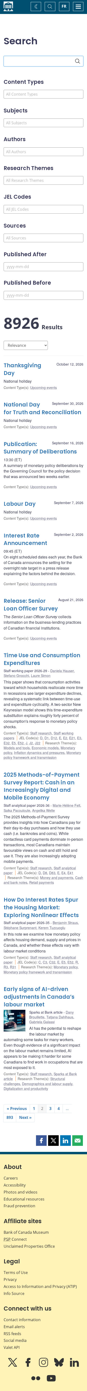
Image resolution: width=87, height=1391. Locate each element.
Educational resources (24, 1199)
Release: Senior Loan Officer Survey (31, 604)
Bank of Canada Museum (26, 1232)
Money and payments (56, 877)
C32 (52, 962)
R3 (6, 967)
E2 (65, 737)
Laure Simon (41, 675)
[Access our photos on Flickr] (36, 1381)
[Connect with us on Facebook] (28, 1365)
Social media (15, 1340)
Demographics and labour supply (47, 1083)
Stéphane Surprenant (20, 927)
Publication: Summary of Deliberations (40, 448)
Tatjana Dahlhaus (59, 1017)
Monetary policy (66, 967)
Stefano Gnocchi (16, 675)
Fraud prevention (19, 1205)
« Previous (17, 1108)
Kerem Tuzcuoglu (51, 927)
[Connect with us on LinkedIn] (74, 1365)
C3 (45, 962)
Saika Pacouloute (17, 810)
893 (10, 1117)
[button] (41, 1140)
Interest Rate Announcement (25, 539)
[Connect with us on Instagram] (44, 1365)
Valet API (12, 1347)
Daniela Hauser (62, 670)
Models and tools (17, 747)
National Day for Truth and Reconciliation (42, 408)
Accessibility (15, 1185)
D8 (45, 872)
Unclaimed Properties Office (29, 1246)
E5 (14, 743)
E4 (63, 872)
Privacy (10, 1279)
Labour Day (20, 504)
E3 (79, 737)
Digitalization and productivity (26, 1088)
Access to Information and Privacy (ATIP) (40, 1286)
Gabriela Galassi (42, 1021)
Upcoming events (43, 387)
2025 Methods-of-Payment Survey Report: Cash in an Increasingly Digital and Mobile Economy (42, 786)
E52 (21, 743)
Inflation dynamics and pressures (39, 752)
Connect (15, 1239)
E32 (7, 743)
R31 (13, 967)
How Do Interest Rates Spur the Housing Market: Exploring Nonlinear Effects (41, 907)
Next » (25, 1117)
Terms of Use (16, 1272)
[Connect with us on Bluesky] (59, 1365)
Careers (11, 1178)
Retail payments (41, 882)
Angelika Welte (43, 810)
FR (64, 6)
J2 (31, 743)
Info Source (14, 1293)
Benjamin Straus (65, 922)
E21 (72, 737)
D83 (52, 872)
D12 (54, 737)
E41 (70, 872)
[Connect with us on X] (13, 1365)
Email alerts (14, 1326)
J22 (37, 743)
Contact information (22, 1319)
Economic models (45, 747)
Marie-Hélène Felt (66, 805)
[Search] (77, 61)
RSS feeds (12, 1333)
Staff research (41, 733)
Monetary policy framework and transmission (42, 755)
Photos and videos (20, 1192)
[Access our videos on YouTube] (51, 1381)
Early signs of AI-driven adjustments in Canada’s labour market (39, 996)
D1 (46, 737)
